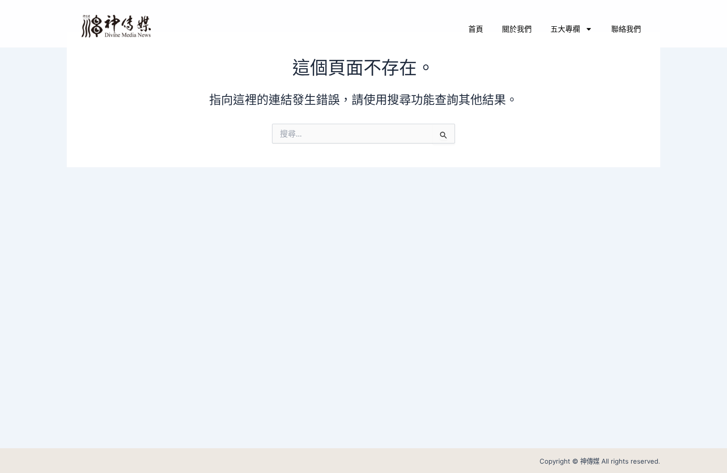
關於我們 (517, 29)
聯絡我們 (626, 29)
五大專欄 (565, 29)
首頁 (475, 29)
